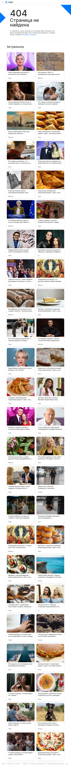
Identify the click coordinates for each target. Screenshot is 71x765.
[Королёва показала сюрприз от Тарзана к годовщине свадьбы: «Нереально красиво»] (50, 243)
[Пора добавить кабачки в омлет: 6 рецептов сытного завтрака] (50, 687)
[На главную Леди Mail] (10, 2)
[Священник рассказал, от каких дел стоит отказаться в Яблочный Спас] (21, 539)
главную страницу (30, 34)
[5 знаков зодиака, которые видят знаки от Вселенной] (21, 746)
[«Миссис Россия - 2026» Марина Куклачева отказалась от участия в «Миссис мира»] (21, 273)
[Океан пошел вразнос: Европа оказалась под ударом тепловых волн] (50, 569)
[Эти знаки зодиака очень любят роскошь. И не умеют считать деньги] (50, 450)
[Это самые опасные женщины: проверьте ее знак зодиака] (50, 96)
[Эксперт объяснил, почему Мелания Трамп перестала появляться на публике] (50, 391)
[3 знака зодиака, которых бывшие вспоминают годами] (50, 214)
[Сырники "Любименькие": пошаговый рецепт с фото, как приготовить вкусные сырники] (21, 391)
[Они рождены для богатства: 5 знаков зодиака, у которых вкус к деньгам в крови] (21, 96)
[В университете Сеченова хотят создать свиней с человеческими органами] (21, 303)
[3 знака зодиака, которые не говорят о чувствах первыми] (21, 510)
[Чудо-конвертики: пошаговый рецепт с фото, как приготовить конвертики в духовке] (50, 125)
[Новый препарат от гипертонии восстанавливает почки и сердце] (21, 628)
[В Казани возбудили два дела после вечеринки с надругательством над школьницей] (50, 510)
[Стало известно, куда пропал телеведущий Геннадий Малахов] (50, 421)
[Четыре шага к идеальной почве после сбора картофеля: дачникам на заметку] (50, 628)
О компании (10, 763)
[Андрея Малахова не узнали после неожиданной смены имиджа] (21, 243)
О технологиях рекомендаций (37, 763)
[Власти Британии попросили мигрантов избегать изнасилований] (21, 125)
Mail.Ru (4, 763)
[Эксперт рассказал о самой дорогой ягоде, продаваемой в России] (21, 450)
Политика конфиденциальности (55, 763)
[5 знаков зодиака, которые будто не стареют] (21, 687)
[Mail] (6, 2)
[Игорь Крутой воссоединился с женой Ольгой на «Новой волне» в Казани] (50, 155)
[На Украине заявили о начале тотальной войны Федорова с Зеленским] (50, 332)
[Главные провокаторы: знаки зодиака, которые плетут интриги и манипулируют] (21, 480)
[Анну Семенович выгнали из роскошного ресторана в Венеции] (21, 66)
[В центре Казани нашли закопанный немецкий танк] (21, 184)
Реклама (17, 763)
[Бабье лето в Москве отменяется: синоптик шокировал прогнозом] (50, 480)
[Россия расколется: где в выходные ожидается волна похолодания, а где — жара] (50, 717)
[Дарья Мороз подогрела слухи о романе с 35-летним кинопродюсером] (21, 362)
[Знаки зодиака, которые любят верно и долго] (21, 717)
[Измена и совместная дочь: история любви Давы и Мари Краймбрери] (21, 421)
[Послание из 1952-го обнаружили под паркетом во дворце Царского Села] (50, 66)
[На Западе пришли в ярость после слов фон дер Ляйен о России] (21, 214)
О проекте (25, 763)
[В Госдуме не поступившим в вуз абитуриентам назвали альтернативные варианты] (21, 657)
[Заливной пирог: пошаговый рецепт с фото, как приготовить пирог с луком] (50, 657)
